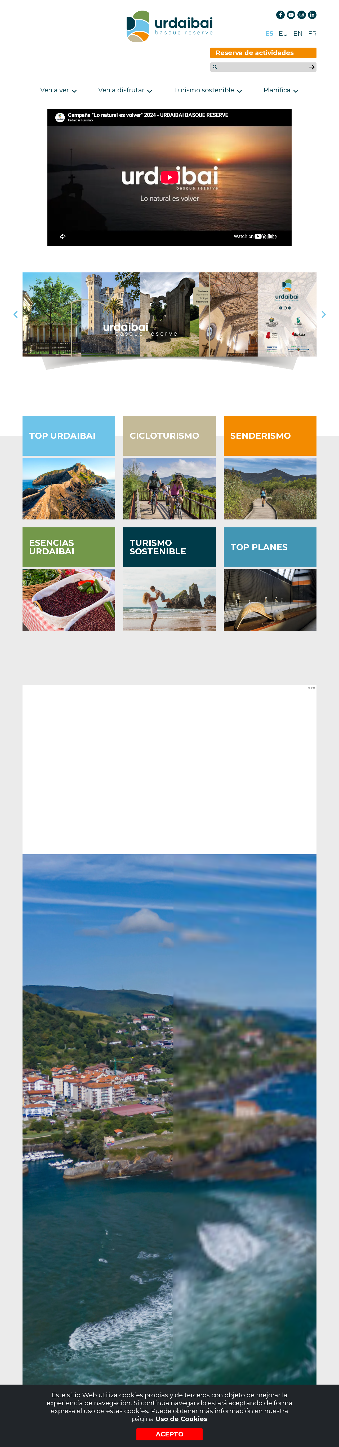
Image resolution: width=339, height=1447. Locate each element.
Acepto (170, 1434)
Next (323, 314)
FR (312, 33)
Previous (16, 314)
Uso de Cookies (181, 1419)
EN (298, 33)
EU (283, 33)
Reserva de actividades (255, 53)
